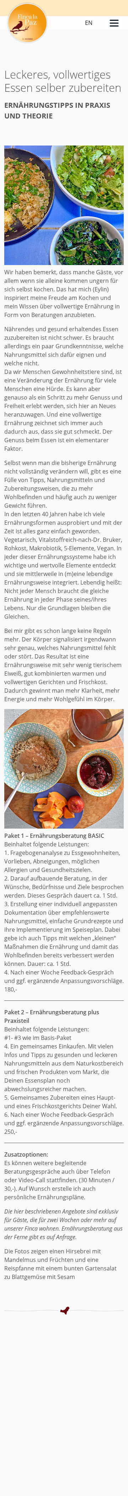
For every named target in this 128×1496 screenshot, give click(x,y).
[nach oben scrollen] (120, 1472)
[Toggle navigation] (114, 23)
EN (88, 23)
